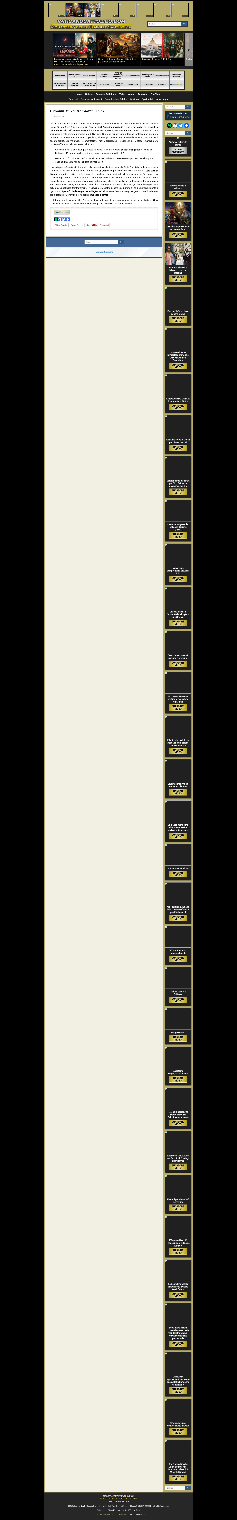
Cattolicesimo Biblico (116, 99)
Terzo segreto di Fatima (147, 76)
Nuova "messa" (89, 76)
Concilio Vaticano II (74, 76)
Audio (131, 94)
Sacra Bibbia (92, 225)
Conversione (133, 84)
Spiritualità (147, 99)
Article (125, 1510)
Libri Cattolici (148, 84)
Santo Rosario (103, 84)
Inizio (79, 94)
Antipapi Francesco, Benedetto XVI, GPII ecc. (118, 75)
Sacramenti (104, 225)
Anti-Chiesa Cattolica (104, 76)
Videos (132, 1510)
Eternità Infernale (74, 84)
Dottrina (134, 99)
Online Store (102, 1510)
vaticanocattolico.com (136, 1514)
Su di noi (73, 99)
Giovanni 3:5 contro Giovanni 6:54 (77, 110)
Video (122, 94)
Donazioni (143, 94)
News (119, 1510)
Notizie (89, 94)
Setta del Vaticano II (91, 99)
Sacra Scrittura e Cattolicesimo (89, 84)
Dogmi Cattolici (77, 225)
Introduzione (60, 76)
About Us (111, 1510)
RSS (138, 1510)
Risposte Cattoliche (106, 94)
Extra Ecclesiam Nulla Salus (60, 84)
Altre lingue (162, 99)
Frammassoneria (162, 76)
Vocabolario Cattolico (176, 76)
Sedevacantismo (133, 76)
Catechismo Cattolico (118, 84)
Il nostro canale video (178, 113)
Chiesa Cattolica (61, 225)
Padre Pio (162, 84)
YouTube (155, 94)
